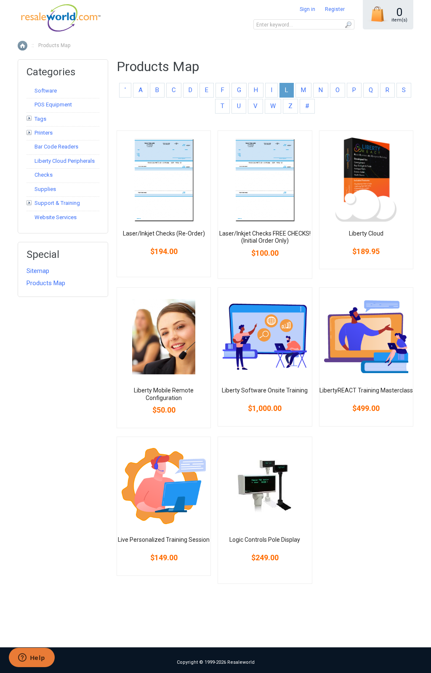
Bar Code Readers (56, 146)
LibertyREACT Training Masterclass (366, 390)
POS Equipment (53, 104)
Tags (40, 119)
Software (46, 90)
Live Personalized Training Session (164, 539)
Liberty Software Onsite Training (265, 390)
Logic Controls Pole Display (264, 539)
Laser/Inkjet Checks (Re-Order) (164, 233)
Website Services (56, 217)
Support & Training (57, 203)
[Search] (348, 24)
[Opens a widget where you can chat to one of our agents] (31, 658)
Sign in (307, 9)
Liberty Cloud (366, 233)
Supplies (45, 189)
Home (22, 45)
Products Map (46, 283)
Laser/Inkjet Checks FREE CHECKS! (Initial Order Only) (265, 237)
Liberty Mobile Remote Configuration (164, 394)
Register (335, 9)
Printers (44, 133)
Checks (44, 175)
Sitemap (38, 271)
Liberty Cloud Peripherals (65, 161)
